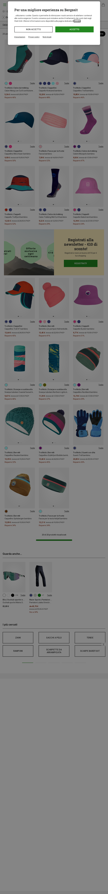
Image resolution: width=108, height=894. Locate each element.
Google (77, 21)
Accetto (74, 29)
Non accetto (33, 29)
